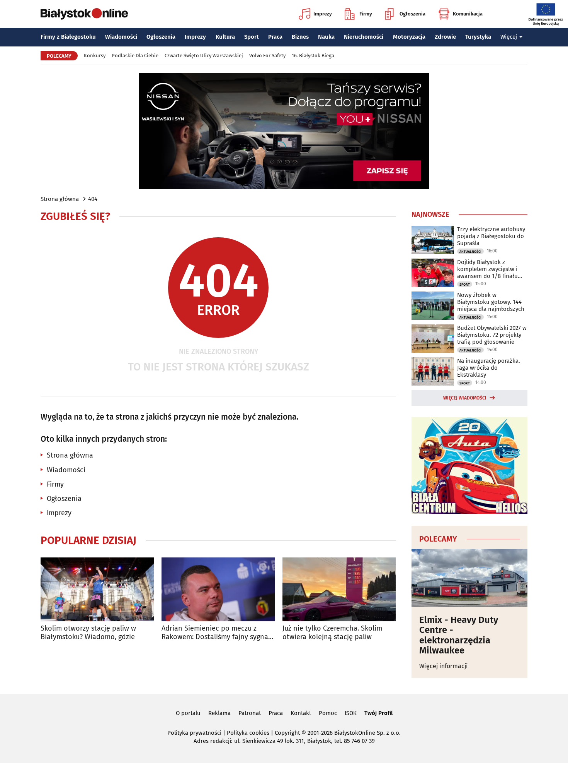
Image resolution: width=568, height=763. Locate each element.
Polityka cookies (248, 732)
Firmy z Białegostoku (68, 36)
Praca (275, 36)
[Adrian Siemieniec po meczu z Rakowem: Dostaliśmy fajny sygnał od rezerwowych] (218, 589)
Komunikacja (468, 14)
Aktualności (470, 252)
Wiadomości (121, 36)
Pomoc (328, 713)
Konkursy (94, 55)
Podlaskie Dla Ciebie (135, 55)
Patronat (249, 713)
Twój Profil (378, 713)
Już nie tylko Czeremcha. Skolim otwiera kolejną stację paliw (332, 632)
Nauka (326, 36)
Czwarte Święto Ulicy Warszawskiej (204, 55)
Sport (251, 36)
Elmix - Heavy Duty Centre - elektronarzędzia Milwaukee (458, 635)
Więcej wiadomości (464, 398)
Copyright (287, 732)
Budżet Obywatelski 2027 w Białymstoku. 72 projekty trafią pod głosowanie (492, 334)
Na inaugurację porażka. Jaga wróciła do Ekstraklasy (488, 367)
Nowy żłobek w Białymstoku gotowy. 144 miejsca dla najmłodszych (490, 301)
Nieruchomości (363, 36)
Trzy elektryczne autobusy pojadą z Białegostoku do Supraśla (491, 236)
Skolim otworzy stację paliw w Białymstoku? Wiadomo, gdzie (88, 632)
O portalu (188, 713)
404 (92, 198)
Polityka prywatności (194, 732)
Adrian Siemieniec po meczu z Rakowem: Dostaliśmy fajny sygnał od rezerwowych (216, 632)
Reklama (219, 713)
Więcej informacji (443, 666)
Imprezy (322, 14)
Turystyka (478, 36)
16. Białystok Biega (313, 55)
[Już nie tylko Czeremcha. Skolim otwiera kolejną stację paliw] (339, 589)
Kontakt (301, 713)
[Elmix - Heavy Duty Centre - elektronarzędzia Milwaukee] (469, 578)
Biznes (300, 36)
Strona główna (60, 198)
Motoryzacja (409, 36)
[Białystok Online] (84, 14)
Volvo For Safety (267, 55)
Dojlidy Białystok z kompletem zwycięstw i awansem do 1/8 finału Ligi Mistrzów (487, 269)
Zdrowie (445, 36)
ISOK (351, 713)
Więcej (508, 36)
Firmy (365, 14)
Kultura (225, 36)
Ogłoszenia (412, 14)
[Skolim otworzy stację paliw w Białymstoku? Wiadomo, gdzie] (97, 589)
